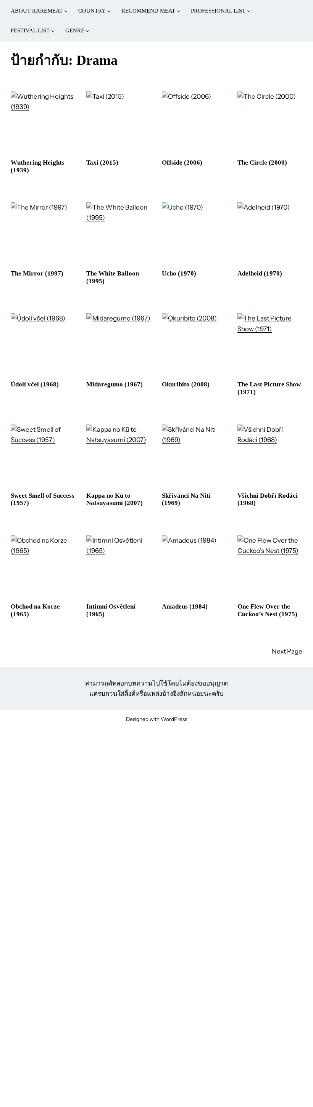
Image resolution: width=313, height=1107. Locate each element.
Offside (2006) (182, 162)
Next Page (287, 651)
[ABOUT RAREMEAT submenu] (66, 11)
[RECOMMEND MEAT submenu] (178, 11)
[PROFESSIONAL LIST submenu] (248, 11)
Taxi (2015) (102, 162)
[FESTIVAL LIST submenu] (53, 30)
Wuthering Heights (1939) (38, 166)
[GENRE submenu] (87, 30)
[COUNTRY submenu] (109, 11)
